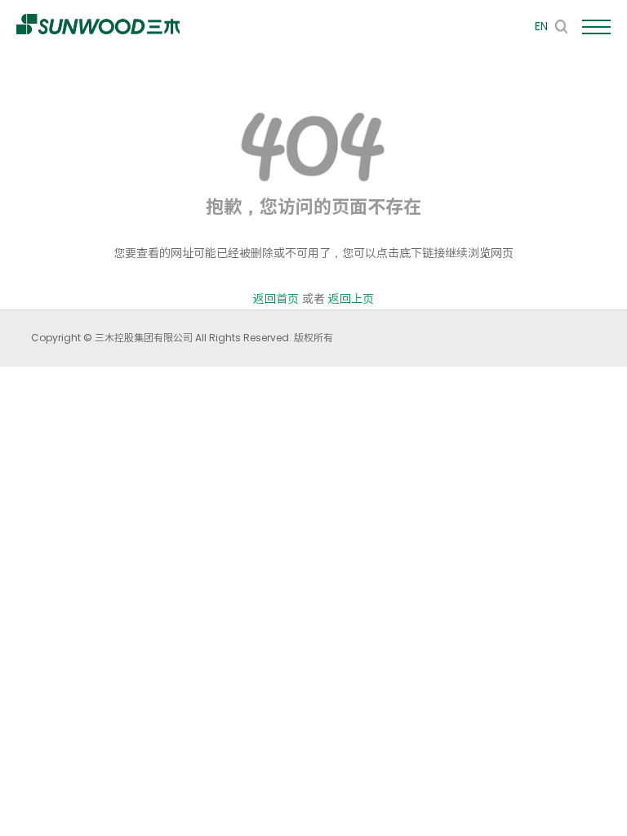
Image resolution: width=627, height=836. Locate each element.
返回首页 (276, 299)
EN (541, 26)
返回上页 (351, 299)
